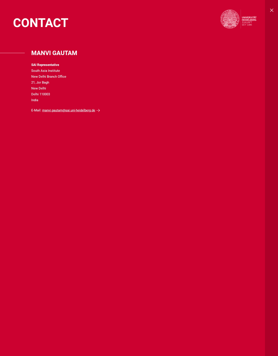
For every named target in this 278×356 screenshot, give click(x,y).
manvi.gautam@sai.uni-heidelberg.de (68, 110)
